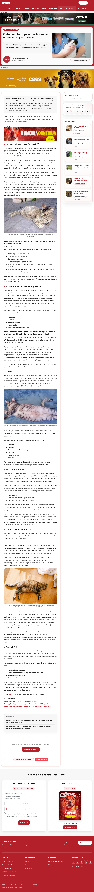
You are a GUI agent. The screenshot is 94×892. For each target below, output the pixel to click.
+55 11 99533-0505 (78, 866)
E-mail (27, 861)
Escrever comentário (31, 749)
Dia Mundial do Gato (54, 865)
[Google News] (90, 862)
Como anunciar (70, 843)
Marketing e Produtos (9, 872)
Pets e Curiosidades (67, 8)
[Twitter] (86, 862)
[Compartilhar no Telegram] (82, 112)
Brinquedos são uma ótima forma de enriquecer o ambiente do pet (28, 706)
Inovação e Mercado (49, 8)
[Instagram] (73, 862)
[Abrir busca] (90, 3)
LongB (21, 887)
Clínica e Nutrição (7, 861)
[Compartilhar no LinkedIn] (72, 112)
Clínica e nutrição (32, 8)
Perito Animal (13, 694)
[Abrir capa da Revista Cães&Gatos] (70, 805)
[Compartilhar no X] (77, 112)
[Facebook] (81, 862)
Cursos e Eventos (7, 865)
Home (66, 98)
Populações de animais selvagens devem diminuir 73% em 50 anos (28, 704)
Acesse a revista (70, 827)
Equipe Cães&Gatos (21, 58)
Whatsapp (28, 868)
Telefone (28, 865)
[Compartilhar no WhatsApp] (67, 112)
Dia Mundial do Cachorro (56, 861)
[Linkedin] (77, 862)
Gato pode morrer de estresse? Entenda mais (20, 701)
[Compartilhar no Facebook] (87, 112)
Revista (19, 8)
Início (10, 8)
